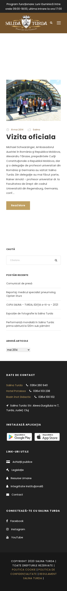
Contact (17, 494)
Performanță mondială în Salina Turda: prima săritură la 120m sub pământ (30, 324)
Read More (18, 205)
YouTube (17, 537)
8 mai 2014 (17, 129)
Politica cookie (24, 569)
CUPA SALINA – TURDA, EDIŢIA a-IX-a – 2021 (32, 304)
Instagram (18, 529)
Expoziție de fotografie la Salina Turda (29, 313)
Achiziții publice (22, 462)
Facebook (16, 521)
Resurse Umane (21, 478)
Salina (36, 129)
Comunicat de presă (19, 283)
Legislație (18, 470)
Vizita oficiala (31, 137)
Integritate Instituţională (27, 486)
